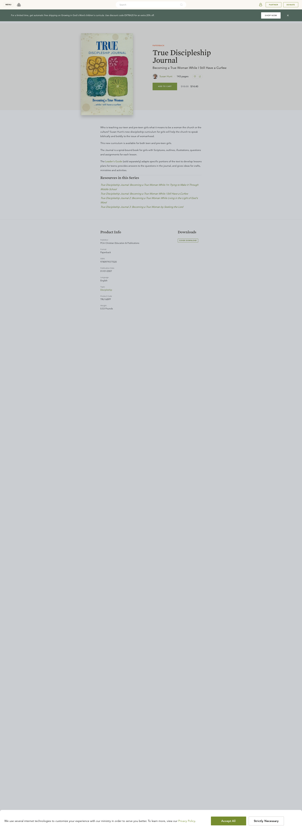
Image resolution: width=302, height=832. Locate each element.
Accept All (228, 821)
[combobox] (146, 4)
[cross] (288, 15)
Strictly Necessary (266, 821)
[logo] (19, 5)
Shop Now (271, 15)
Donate (291, 5)
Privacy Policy (186, 821)
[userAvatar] (260, 5)
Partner (273, 5)
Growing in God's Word (73, 15)
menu (8, 4)
